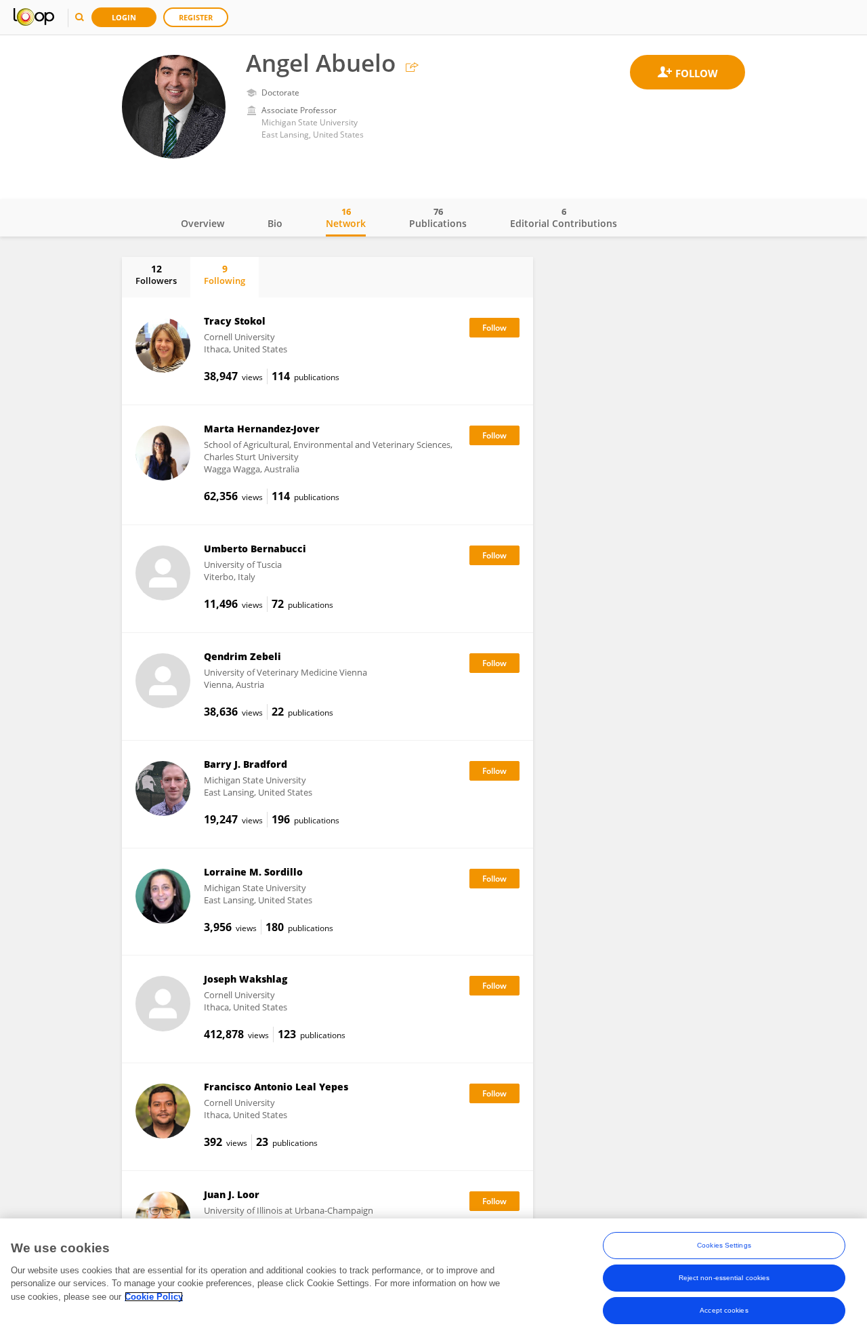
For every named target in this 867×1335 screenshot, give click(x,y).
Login (124, 17)
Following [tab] (224, 274)
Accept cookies (724, 1310)
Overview (202, 223)
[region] (433, 1276)
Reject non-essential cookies (724, 1277)
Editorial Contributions (563, 217)
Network (346, 217)
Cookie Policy (154, 1297)
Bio (275, 223)
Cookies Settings (724, 1245)
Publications (438, 217)
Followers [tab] (156, 274)
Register (196, 17)
